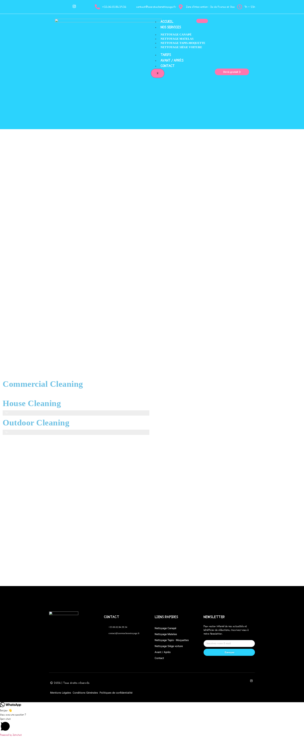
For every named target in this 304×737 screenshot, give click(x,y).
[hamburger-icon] (202, 21)
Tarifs (166, 55)
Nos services (171, 27)
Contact (168, 66)
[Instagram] (74, 6)
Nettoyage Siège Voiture (181, 47)
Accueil (167, 21)
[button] (152, 725)
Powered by (11, 734)
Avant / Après (172, 60)
